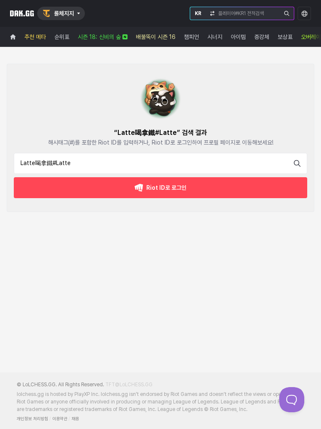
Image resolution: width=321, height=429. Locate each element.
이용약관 (59, 418)
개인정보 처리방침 (32, 418)
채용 (75, 418)
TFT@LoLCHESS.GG (129, 385)
